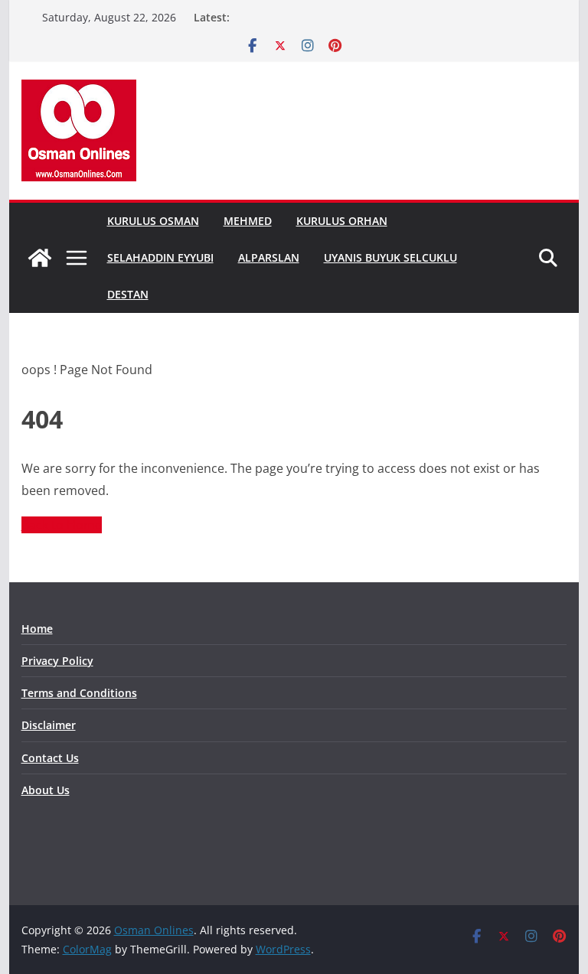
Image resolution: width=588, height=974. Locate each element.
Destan (128, 294)
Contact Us (50, 758)
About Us (45, 790)
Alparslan (268, 257)
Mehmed (248, 220)
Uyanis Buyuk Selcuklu (390, 257)
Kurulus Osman (153, 220)
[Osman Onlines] (39, 257)
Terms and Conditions (79, 693)
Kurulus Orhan (341, 220)
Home (37, 628)
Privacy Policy (57, 660)
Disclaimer (48, 725)
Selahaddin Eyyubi (160, 257)
